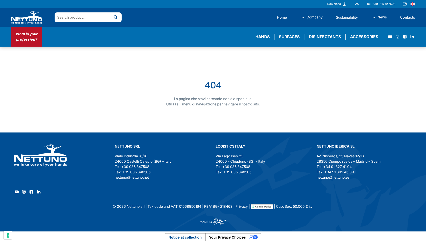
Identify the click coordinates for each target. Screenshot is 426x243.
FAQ (356, 4)
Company (314, 17)
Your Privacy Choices (227, 237)
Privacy (241, 206)
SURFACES (289, 36)
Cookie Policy (263, 206)
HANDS (262, 36)
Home (282, 17)
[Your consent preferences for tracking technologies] (8, 235)
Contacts (407, 17)
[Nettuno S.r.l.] (40, 155)
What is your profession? (27, 36)
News (382, 17)
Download (334, 4)
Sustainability (347, 17)
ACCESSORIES (364, 36)
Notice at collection (185, 237)
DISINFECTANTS (325, 36)
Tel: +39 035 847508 (381, 4)
